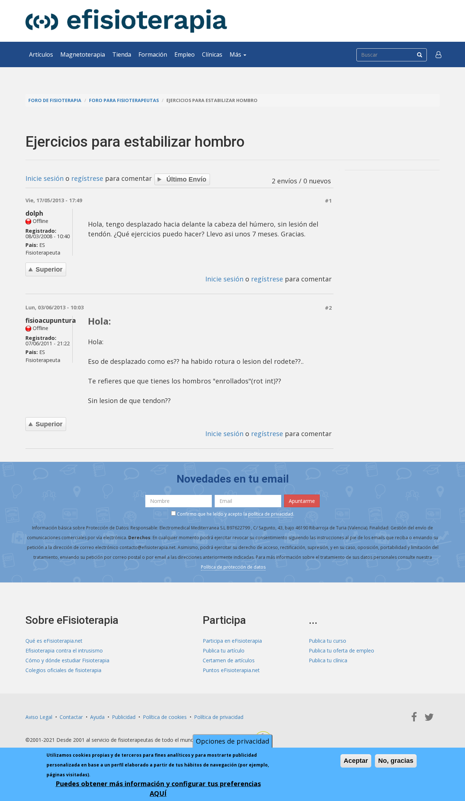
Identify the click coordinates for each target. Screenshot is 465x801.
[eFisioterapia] (126, 21)
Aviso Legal (38, 716)
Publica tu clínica (328, 660)
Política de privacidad (218, 716)
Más (236, 54)
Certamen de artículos (229, 660)
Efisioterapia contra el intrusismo (64, 650)
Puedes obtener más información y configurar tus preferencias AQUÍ (158, 788)
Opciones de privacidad (232, 741)
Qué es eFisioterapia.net (53, 640)
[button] (438, 54)
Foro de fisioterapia (54, 100)
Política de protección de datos (233, 567)
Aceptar (356, 760)
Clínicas (212, 54)
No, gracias (395, 760)
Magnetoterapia (82, 54)
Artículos (41, 54)
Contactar (71, 716)
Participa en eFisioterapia (232, 640)
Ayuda (97, 716)
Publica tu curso (327, 640)
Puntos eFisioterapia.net (231, 670)
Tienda (121, 54)
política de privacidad (270, 514)
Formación (152, 54)
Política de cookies (165, 716)
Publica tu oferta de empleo (341, 650)
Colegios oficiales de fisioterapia (63, 670)
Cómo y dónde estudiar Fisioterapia (67, 660)
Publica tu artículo (223, 650)
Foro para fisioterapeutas (124, 100)
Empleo (184, 54)
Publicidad (124, 716)
